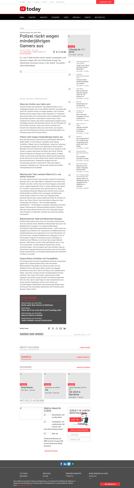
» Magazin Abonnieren (78, 430)
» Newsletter (105, 2)
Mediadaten (61, 2)
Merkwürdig (24, 334)
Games (32, 334)
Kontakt (22, 2)
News (22, 28)
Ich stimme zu (110, 484)
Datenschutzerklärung (25, 485)
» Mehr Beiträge (51, 451)
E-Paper (36, 2)
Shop (51, 2)
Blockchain (39, 334)
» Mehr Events (82, 357)
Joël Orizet (26, 52)
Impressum (93, 476)
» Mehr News (84, 348)
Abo (29, 2)
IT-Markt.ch (69, 476)
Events (44, 2)
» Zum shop (74, 435)
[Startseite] (35, 9)
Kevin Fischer (38, 52)
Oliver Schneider (25, 54)
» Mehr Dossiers (83, 367)
